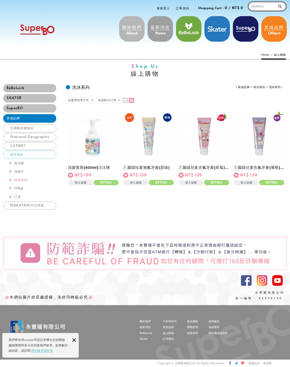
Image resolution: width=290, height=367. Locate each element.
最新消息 (160, 30)
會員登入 (163, 8)
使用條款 (214, 321)
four (131, 100)
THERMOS (245, 29)
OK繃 (18, 188)
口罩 (17, 197)
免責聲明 (214, 327)
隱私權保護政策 (42, 350)
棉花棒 (19, 163)
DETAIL (106, 182)
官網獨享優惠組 (22, 128)
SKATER (14, 98)
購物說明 (192, 327)
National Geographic (29, 137)
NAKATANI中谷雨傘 (27, 205)
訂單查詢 (182, 8)
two (125, 100)
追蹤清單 (192, 333)
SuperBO (37, 29)
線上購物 (168, 333)
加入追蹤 (81, 182)
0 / (220, 8)
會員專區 (192, 321)
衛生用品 (17, 154)
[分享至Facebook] (230, 363)
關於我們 (132, 30)
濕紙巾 (19, 172)
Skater (217, 29)
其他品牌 (274, 30)
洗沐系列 (21, 180)
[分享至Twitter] (236, 363)
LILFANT (18, 146)
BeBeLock (188, 29)
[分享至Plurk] (242, 363)
